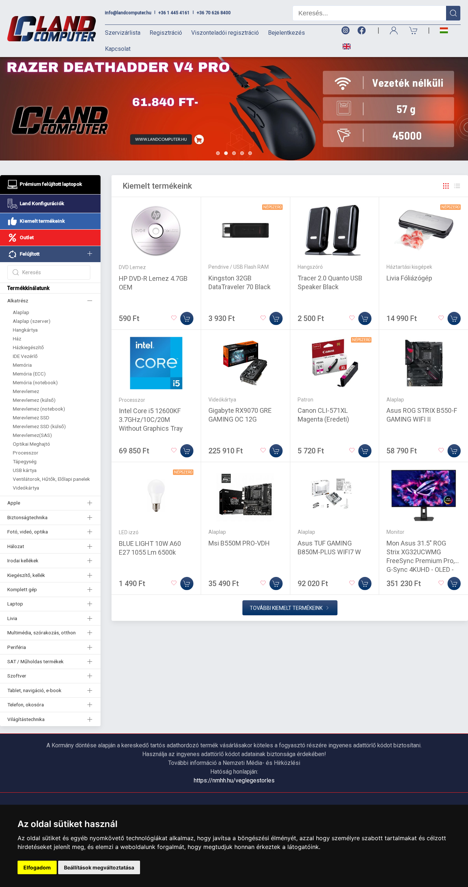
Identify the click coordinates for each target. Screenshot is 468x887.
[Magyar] (443, 30)
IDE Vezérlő (25, 356)
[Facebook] (363, 30)
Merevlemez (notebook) (39, 409)
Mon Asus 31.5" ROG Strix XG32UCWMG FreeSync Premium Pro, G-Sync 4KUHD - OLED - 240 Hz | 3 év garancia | (420, 560)
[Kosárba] (186, 318)
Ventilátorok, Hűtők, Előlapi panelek (51, 479)
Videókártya (26, 488)
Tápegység (25, 461)
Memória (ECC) (29, 374)
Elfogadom (37, 867)
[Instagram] (345, 30)
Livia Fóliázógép (409, 278)
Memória (22, 365)
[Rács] (446, 186)
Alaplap (21, 312)
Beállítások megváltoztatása (99, 867)
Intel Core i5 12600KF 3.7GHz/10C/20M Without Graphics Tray (151, 419)
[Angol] (344, 46)
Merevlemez (26, 391)
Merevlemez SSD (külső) (39, 426)
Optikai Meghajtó (31, 444)
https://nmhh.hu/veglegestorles (234, 780)
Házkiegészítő (28, 347)
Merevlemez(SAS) (32, 435)
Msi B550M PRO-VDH (239, 543)
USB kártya (25, 470)
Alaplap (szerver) (31, 321)
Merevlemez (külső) (34, 400)
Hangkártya (25, 330)
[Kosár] (413, 30)
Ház (17, 338)
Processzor (25, 453)
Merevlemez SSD (31, 417)
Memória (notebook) (35, 382)
